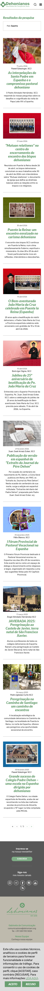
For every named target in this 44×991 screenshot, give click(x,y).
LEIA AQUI (32, 978)
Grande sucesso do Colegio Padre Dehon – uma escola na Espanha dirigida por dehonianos (22, 783)
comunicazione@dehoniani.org (22, 928)
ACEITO (12, 984)
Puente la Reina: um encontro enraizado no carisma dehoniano (22, 233)
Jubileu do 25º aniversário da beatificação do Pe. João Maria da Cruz (22, 380)
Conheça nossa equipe (21, 939)
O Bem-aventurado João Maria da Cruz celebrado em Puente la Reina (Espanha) (22, 306)
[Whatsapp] (9, 882)
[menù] (40, 4)
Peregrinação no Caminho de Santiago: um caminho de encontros (22, 704)
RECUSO (31, 984)
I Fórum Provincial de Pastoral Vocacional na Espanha (22, 545)
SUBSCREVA (22, 859)
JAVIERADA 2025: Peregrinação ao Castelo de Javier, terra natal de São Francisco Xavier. (22, 628)
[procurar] (35, 4)
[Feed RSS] (22, 888)
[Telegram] (16, 882)
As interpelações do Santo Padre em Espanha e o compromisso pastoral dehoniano (22, 80)
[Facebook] (22, 882)
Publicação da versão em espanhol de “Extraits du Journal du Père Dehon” (22, 460)
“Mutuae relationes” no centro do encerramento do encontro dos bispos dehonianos (22, 152)
